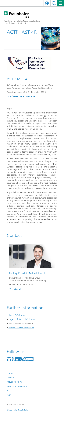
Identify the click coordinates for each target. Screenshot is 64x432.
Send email (16, 289)
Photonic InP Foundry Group (21, 327)
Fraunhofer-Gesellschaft (18, 410)
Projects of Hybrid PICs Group (21, 319)
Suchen (54, 3)
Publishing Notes (14, 382)
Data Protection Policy (17, 386)
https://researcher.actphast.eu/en (21, 96)
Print (9, 395)
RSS (8, 391)
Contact (11, 373)
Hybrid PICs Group (16, 315)
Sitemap (10, 378)
